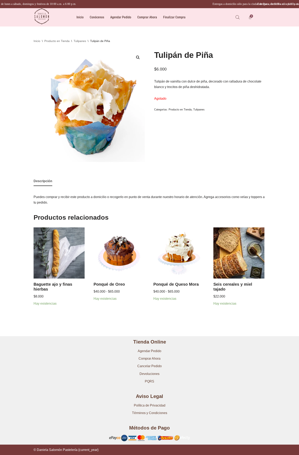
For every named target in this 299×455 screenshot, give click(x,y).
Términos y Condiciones (149, 413)
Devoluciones (149, 374)
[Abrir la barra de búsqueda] (238, 17)
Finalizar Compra (174, 17)
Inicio (80, 17)
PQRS (149, 381)
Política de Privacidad (149, 405)
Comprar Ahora (147, 17)
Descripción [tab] (43, 181)
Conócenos (97, 17)
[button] (138, 57)
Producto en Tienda (57, 41)
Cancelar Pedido (149, 366)
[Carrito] (250, 17)
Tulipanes (80, 41)
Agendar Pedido (120, 17)
